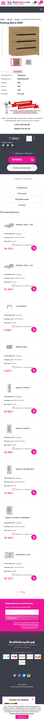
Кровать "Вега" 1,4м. (24, 225)
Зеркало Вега (21, 347)
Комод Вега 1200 (23, 555)
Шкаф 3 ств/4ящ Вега (25, 469)
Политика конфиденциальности (22, 686)
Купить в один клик (22, 168)
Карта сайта (22, 684)
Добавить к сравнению (24, 178)
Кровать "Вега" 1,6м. (24, 265)
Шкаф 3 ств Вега (23, 428)
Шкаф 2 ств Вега (23, 388)
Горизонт (21, 75)
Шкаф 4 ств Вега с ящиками (17, 518)
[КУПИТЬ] (33, 248)
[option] (22, 41)
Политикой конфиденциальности (30, 626)
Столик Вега (21, 306)
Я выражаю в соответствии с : (26, 624)
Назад (22, 592)
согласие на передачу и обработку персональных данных (26, 623)
